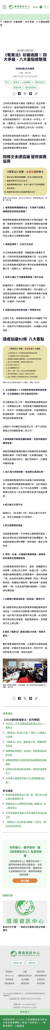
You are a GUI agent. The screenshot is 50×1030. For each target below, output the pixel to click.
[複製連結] (36, 93)
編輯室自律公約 (25, 975)
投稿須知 (41, 979)
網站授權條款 (41, 975)
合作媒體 (25, 979)
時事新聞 (20, 68)
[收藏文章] (13, 93)
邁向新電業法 (31, 87)
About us (9, 975)
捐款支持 (32, 962)
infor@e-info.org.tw (29, 1007)
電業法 (16, 82)
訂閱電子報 (17, 962)
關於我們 (41, 971)
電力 (7, 82)
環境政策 (17, 87)
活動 (25, 971)
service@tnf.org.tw (29, 1004)
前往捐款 (25, 880)
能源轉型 (27, 82)
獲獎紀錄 (25, 983)
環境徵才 (9, 971)
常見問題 (9, 979)
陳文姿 (28, 72)
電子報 (35, 7)
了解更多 (20, 1025)
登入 (46, 7)
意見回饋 (41, 983)
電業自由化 (40, 82)
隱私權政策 (9, 983)
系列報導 (29, 68)
